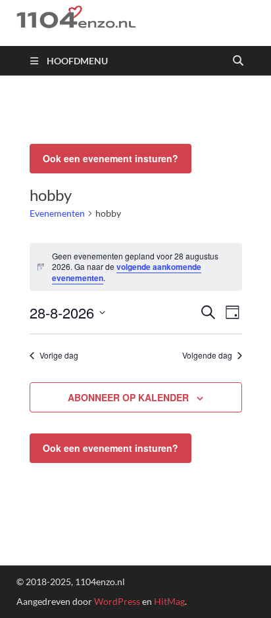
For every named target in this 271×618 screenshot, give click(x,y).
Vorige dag (58, 355)
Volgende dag (207, 355)
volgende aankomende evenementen (126, 272)
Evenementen (57, 213)
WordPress (117, 601)
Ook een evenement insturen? (110, 158)
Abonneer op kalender (128, 397)
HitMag (169, 601)
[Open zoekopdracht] (238, 61)
